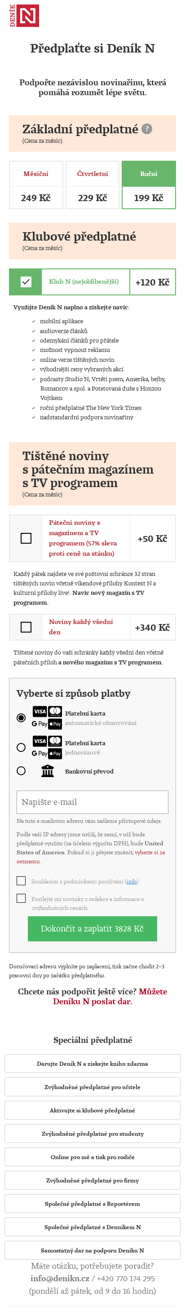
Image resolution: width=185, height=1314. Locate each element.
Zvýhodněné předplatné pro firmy (92, 1180)
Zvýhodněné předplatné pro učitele (92, 1087)
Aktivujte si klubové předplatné (92, 1110)
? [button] (147, 128)
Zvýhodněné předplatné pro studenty (93, 1133)
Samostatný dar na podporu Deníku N (92, 1250)
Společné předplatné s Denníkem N (92, 1227)
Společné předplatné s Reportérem (92, 1204)
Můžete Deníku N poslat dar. (110, 996)
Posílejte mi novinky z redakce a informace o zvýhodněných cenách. (88, 903)
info (132, 881)
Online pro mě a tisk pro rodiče (93, 1157)
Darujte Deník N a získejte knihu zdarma (92, 1063)
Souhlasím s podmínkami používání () (85, 881)
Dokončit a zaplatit (92, 928)
